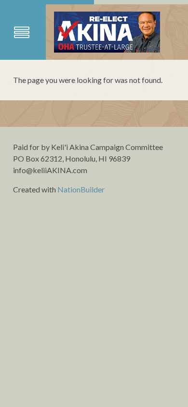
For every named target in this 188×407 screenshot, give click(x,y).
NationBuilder (81, 189)
